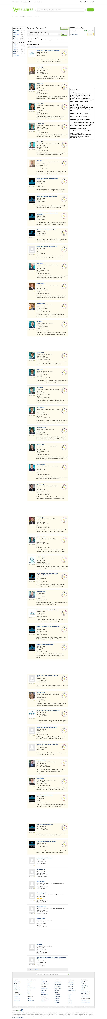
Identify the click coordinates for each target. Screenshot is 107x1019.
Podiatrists (57, 998)
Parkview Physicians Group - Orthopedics (47, 744)
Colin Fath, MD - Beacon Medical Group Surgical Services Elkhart (51, 958)
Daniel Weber (40, 387)
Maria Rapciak (40, 103)
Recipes (70, 1003)
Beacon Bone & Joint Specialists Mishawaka (48, 50)
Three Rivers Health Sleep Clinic (45, 824)
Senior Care (44, 986)
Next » (36, 47)
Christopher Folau (41, 591)
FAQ (82, 989)
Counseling (70, 986)
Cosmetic (30, 981)
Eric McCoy (39, 321)
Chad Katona (40, 263)
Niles (14, 36)
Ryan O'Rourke (40, 352)
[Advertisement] (42, 22)
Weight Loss (17, 989)
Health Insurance (45, 999)
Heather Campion (41, 557)
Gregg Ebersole (41, 303)
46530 (14, 45)
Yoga (29, 993)
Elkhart (15, 32)
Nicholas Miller (40, 142)
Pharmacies (17, 998)
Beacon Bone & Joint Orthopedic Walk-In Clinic (47, 676)
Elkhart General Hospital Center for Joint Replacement (47, 213)
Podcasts (70, 1001)
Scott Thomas (40, 484)
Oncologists (57, 994)
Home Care (43, 990)
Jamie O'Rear (40, 83)
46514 (14, 53)
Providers (20, 16)
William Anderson (41, 537)
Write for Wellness (85, 996)
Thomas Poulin (40, 407)
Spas (29, 991)
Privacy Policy (73, 34)
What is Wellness (85, 993)
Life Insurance (44, 1001)
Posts (69, 997)
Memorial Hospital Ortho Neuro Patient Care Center (48, 627)
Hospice (43, 992)
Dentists (29, 998)
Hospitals (16, 996)
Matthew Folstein (41, 918)
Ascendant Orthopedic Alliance (45, 858)
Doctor (25, 16)
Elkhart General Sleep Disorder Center (46, 229)
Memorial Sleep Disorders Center (45, 644)
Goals (69, 999)
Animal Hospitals (18, 994)
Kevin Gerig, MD (41, 881)
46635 (14, 49)
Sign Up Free (84, 2)
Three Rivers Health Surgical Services (46, 841)
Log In (93, 2)
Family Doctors (58, 988)
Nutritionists (16, 987)
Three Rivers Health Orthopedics (45, 795)
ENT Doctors (57, 986)
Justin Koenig (40, 123)
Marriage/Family (71, 990)
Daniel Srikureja (41, 464)
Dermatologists (58, 984)
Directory (15, 2)
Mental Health (71, 980)
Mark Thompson (41, 517)
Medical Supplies (45, 983)
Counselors (70, 988)
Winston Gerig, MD (41, 893)
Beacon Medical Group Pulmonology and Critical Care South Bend (47, 574)
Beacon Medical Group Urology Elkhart (47, 246)
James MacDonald (41, 760)
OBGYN (56, 992)
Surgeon (30, 16)
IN (33, 16)
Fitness (29, 983)
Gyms (29, 985)
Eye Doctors (17, 983)
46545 (14, 47)
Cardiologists (58, 982)
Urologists (57, 1002)
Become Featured (85, 1002)
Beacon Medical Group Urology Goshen (47, 727)
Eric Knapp (39, 944)
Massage (16, 985)
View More (16, 55)
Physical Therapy (31, 987)
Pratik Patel (39, 369)
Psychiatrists (71, 982)
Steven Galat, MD (41, 869)
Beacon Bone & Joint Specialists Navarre (47, 609)
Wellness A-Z (26, 2)
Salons (29, 989)
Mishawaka (16, 30)
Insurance (43, 997)
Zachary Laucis (40, 283)
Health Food (44, 981)
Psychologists (71, 984)
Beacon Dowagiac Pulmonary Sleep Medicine (48, 710)
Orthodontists (31, 1000)
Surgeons (57, 1000)
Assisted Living (44, 988)
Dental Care (30, 996)
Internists (57, 990)
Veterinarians (17, 1000)
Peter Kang (39, 160)
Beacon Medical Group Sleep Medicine (47, 196)
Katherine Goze (40, 444)
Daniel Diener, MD (41, 906)
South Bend (16, 34)
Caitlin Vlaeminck (41, 427)
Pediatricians (57, 996)
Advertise (83, 987)
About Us (83, 981)
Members (70, 995)
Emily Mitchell (40, 778)
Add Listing (64, 28)
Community (37, 2)
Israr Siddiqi (40, 67)
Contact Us (83, 983)
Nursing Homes (44, 994)
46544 (14, 51)
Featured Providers (85, 1000)
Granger (37, 16)
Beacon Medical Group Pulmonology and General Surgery (47, 179)
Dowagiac (15, 38)
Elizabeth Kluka (41, 692)
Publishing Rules (85, 991)
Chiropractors (17, 981)
